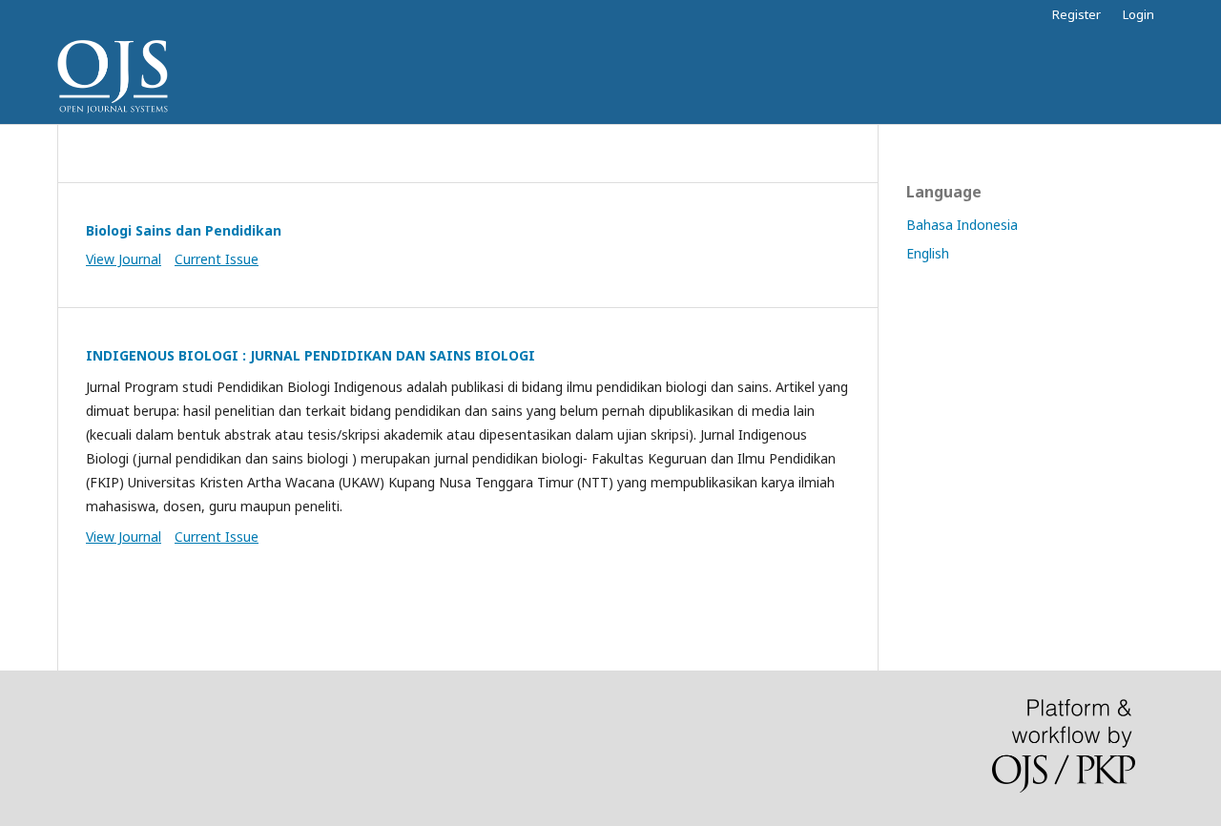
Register (1076, 14)
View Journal (123, 259)
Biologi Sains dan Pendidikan (183, 230)
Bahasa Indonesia (962, 225)
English (927, 253)
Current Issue (217, 259)
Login (1138, 14)
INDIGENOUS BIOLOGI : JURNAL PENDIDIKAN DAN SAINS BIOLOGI (310, 355)
